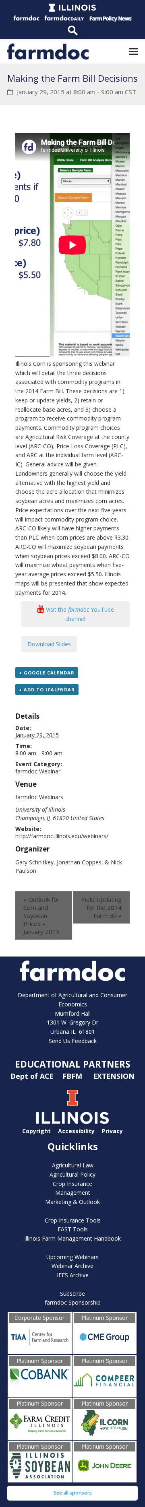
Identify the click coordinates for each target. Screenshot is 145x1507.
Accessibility (76, 1131)
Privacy (112, 1131)
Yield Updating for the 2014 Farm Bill (101, 907)
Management (72, 1192)
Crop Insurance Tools (73, 1220)
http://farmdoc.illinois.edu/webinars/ (61, 836)
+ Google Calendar (47, 673)
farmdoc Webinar (37, 771)
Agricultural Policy (72, 1174)
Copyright (36, 1131)
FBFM (73, 1076)
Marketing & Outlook (72, 1202)
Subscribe (72, 1293)
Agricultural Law (72, 1165)
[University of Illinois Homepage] (72, 1122)
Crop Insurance (72, 1183)
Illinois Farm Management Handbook (72, 1238)
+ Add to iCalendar (47, 689)
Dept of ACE (32, 1076)
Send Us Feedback (73, 1041)
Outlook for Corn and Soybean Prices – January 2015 (41, 915)
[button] (133, 51)
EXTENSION (114, 1076)
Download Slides (49, 644)
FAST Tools (73, 1229)
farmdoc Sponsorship (73, 1302)
